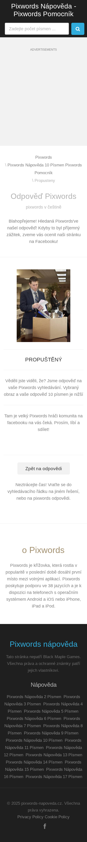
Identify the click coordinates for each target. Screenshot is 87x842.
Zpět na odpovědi (43, 468)
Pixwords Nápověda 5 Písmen (51, 711)
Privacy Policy (30, 817)
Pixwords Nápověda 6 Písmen (34, 718)
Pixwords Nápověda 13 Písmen (54, 755)
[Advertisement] (43, 102)
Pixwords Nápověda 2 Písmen (34, 696)
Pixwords (43, 157)
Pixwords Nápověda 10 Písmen (34, 740)
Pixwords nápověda (44, 644)
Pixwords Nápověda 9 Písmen (51, 733)
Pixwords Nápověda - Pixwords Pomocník (43, 10)
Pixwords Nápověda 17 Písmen (54, 776)
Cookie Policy (57, 817)
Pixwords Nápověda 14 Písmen (34, 762)
